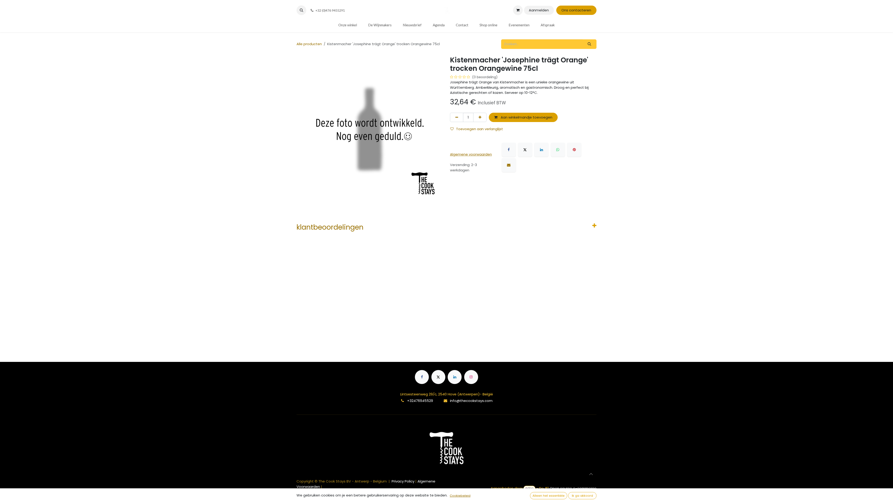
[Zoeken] (589, 44)
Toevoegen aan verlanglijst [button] (479, 128)
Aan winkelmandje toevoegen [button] (526, 117)
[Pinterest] (574, 150)
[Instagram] (471, 377)
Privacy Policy (403, 481)
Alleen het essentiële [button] (549, 495)
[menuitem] (348, 25)
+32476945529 (420, 400)
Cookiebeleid (460, 495)
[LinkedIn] (541, 150)
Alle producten (309, 43)
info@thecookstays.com (471, 400)
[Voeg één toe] (479, 117)
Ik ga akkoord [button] (582, 495)
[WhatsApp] (558, 150)
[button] (301, 10)
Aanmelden (539, 10)
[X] (525, 150)
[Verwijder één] (456, 117)
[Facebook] (509, 150)
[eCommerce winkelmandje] (518, 10)
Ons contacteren (576, 10)
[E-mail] (509, 165)
